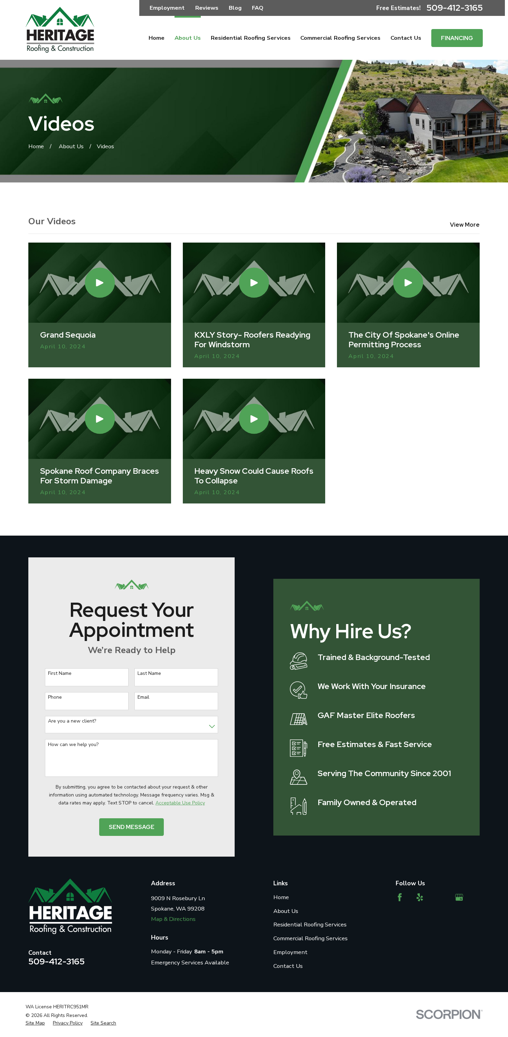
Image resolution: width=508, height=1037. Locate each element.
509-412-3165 (454, 7)
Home (281, 897)
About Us (285, 911)
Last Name (149, 674)
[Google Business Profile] (459, 897)
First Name (60, 674)
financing (457, 38)
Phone (55, 697)
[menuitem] (35, 1023)
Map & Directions (173, 919)
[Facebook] (400, 897)
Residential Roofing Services (310, 924)
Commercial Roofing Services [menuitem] (340, 38)
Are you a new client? (72, 721)
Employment (167, 8)
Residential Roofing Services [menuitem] (251, 38)
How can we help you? (73, 745)
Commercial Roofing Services (310, 938)
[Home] (60, 30)
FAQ (257, 8)
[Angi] (439, 897)
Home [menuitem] (156, 38)
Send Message (131, 827)
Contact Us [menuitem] (406, 38)
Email (143, 697)
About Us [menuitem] (188, 38)
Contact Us (288, 966)
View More (465, 224)
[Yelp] (420, 897)
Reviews (206, 8)
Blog (235, 8)
